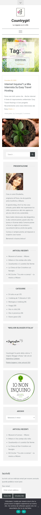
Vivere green (8, 113)
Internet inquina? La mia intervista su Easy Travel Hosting (17, 87)
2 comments (26, 113)
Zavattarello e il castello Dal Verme (21, 264)
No (24, 512)
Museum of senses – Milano (18, 256)
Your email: (6, 486)
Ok (18, 512)
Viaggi (10, 306)
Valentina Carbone (13, 358)
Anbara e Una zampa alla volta (19, 260)
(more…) (11, 109)
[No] (38, 507)
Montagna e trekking (16, 302)
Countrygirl (20, 20)
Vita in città (12, 309)
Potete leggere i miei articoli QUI (18, 362)
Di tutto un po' (13, 294)
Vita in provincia (14, 313)
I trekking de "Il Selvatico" (17, 298)
